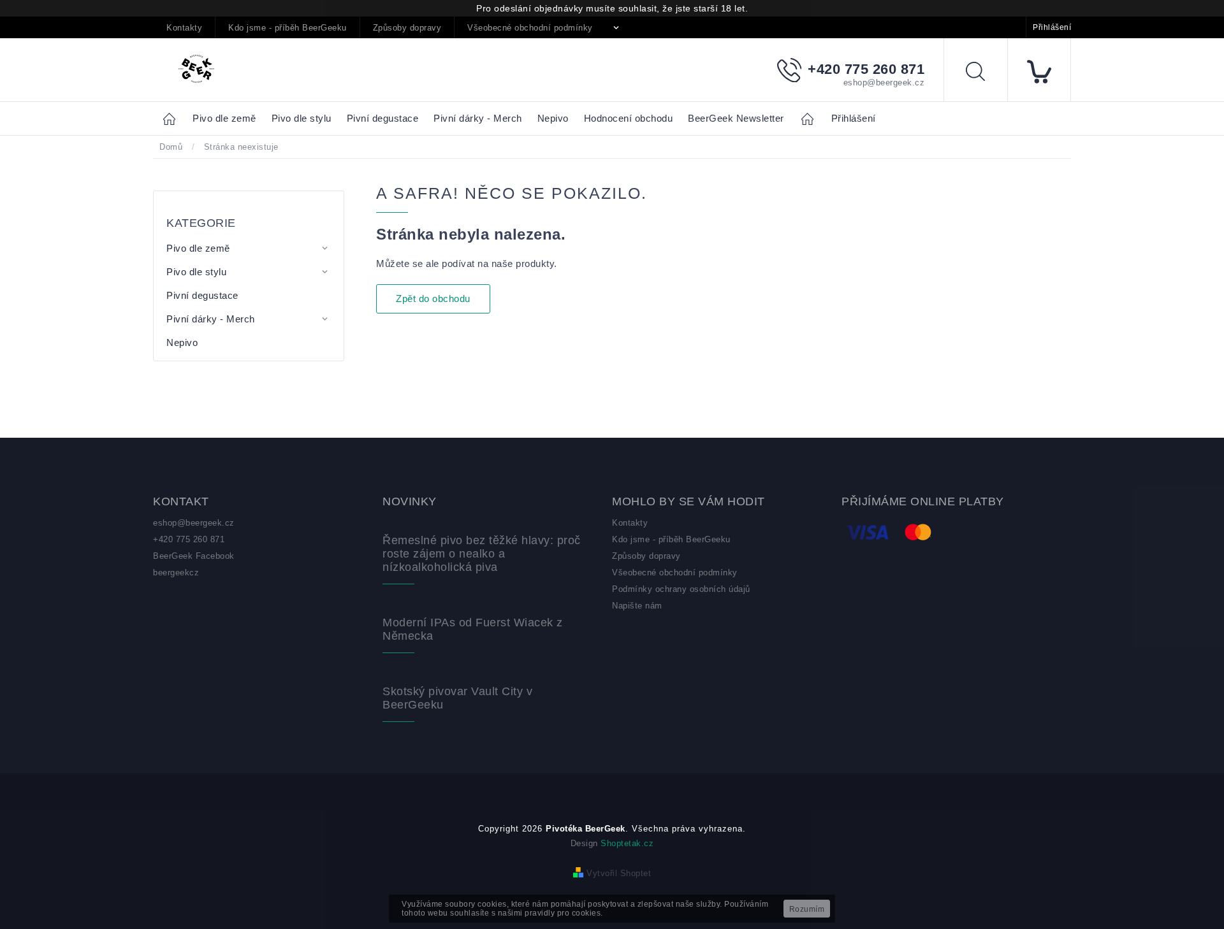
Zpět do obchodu (433, 298)
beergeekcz (176, 572)
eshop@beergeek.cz (194, 523)
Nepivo (182, 342)
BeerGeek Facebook (194, 556)
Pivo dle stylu (196, 271)
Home (173, 118)
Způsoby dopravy (407, 27)
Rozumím (807, 909)
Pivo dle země (198, 248)
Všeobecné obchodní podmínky (530, 27)
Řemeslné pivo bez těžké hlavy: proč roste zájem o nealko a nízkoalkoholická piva (481, 553)
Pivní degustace (202, 295)
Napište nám (637, 605)
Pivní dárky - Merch (210, 318)
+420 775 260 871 (188, 539)
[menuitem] (224, 119)
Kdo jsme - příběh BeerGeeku (287, 27)
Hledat (984, 73)
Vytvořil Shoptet (618, 873)
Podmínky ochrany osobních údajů (681, 589)
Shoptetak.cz (627, 843)
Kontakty (184, 27)
